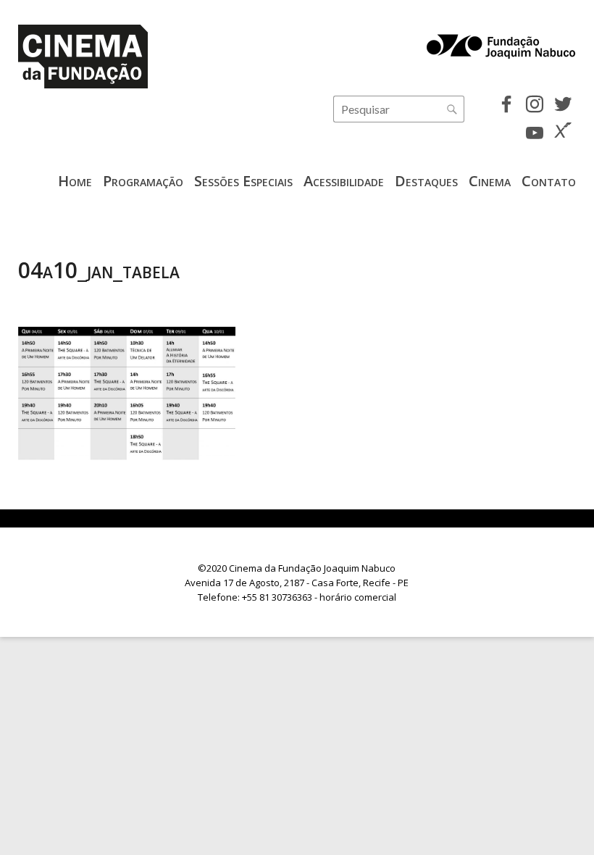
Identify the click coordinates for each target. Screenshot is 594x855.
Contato (549, 181)
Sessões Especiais (243, 181)
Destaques (426, 181)
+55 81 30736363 (277, 597)
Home (75, 181)
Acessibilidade (344, 181)
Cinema (490, 181)
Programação (143, 181)
